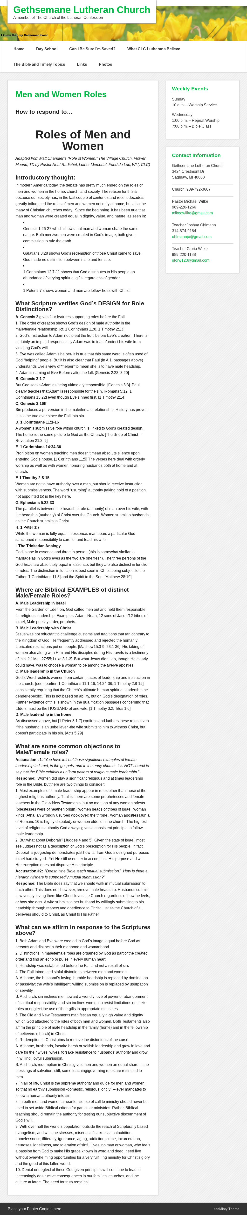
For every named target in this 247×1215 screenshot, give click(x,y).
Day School (46, 49)
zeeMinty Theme (226, 1209)
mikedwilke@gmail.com (192, 213)
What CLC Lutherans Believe (153, 49)
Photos (105, 64)
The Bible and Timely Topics (39, 64)
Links (82, 64)
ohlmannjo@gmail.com (192, 237)
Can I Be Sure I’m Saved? (92, 49)
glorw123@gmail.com (190, 260)
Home (19, 49)
